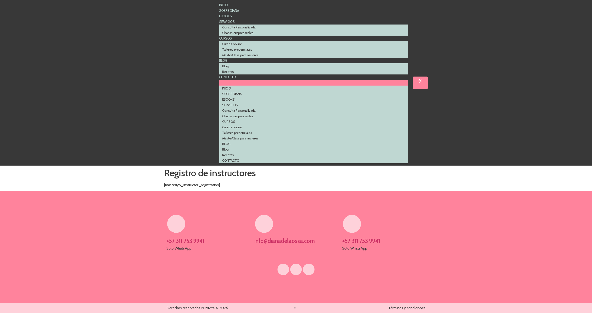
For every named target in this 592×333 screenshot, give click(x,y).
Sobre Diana (229, 10)
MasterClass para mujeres (240, 55)
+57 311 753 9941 (185, 241)
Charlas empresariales (237, 33)
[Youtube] (296, 269)
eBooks (225, 16)
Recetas (228, 72)
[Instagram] (308, 269)
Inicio (223, 5)
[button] (313, 83)
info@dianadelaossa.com (284, 241)
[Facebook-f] (283, 269)
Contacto (227, 77)
